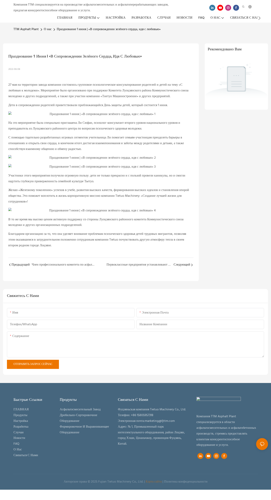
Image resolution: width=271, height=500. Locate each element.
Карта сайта (154, 481)
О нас (48, 29)
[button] (259, 18)
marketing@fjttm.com (160, 421)
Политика (171, 481)
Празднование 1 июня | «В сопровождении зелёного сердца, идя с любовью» (109, 29)
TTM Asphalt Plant (26, 29)
